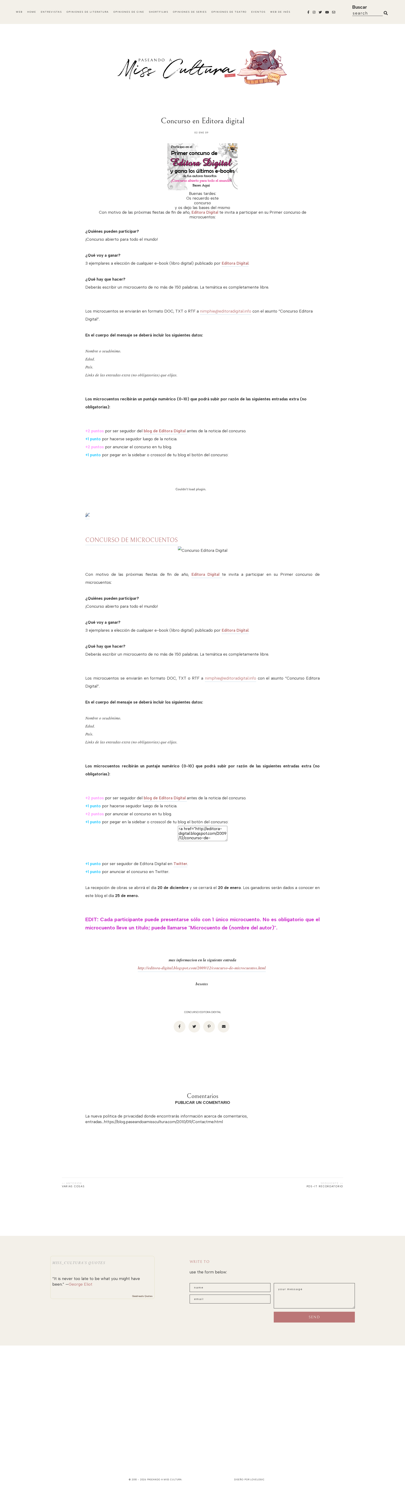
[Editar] (87, 516)
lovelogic (257, 1479)
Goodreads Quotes (142, 1296)
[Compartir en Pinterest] (209, 1027)
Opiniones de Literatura (88, 11)
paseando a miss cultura (164, 1479)
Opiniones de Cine (128, 11)
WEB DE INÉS (280, 11)
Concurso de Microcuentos (131, 540)
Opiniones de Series (190, 11)
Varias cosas (73, 1186)
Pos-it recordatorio (325, 1186)
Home (31, 11)
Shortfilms (158, 11)
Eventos (258, 11)
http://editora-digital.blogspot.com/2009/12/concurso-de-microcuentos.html (202, 968)
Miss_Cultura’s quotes (78, 1262)
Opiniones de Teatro (229, 11)
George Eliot (80, 1284)
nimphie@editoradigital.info (225, 311)
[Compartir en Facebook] (179, 1027)
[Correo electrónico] (223, 1027)
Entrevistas (51, 11)
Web (19, 11)
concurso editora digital (202, 1012)
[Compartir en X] (194, 1027)
